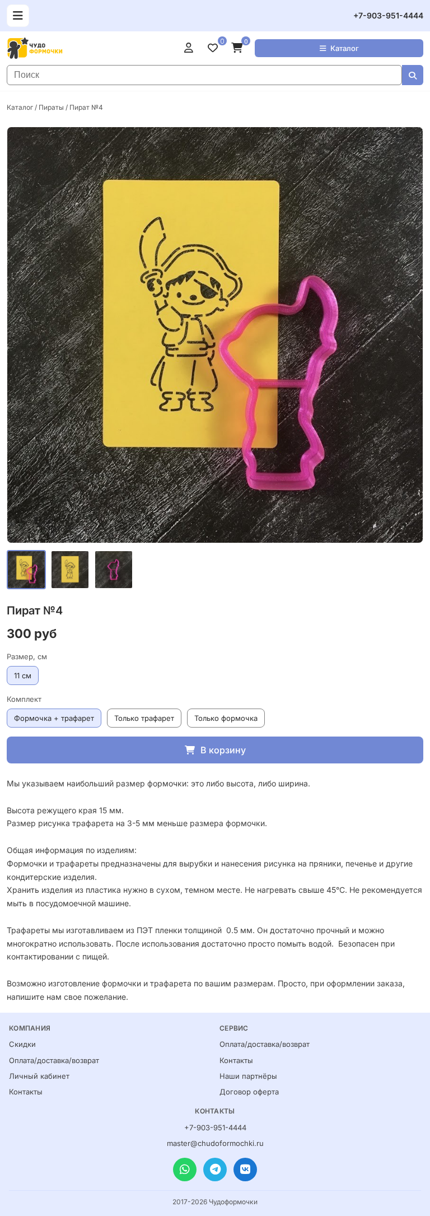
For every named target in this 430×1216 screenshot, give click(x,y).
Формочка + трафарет (54, 718)
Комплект (24, 699)
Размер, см (27, 656)
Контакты (26, 1091)
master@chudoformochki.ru (215, 1143)
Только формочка (226, 718)
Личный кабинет (39, 1075)
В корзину (223, 750)
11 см (22, 675)
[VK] (245, 1169)
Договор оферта (249, 1091)
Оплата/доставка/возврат (54, 1060)
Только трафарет (144, 718)
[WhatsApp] (185, 1169)
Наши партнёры (248, 1075)
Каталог (344, 48)
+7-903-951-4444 (388, 15)
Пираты (51, 107)
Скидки (22, 1044)
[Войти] (191, 48)
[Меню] (18, 15)
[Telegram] (215, 1169)
